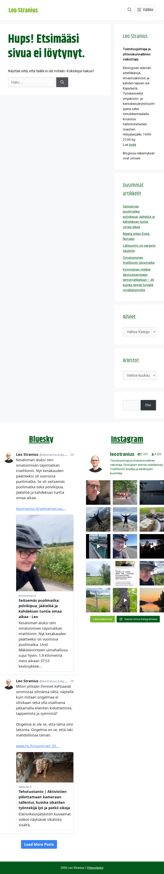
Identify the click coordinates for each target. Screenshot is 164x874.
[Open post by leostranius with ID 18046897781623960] (152, 573)
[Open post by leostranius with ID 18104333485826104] (125, 600)
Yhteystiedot (95, 868)
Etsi (148, 405)
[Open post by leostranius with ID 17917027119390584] (98, 600)
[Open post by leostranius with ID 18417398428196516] (125, 519)
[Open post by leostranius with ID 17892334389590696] (98, 546)
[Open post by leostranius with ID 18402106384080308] (125, 546)
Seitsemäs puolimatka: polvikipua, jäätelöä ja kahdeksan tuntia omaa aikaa (139, 216)
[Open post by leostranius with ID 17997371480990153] (98, 492)
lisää (132, 145)
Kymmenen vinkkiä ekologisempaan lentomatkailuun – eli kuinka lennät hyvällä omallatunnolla (138, 279)
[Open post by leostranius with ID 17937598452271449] (125, 573)
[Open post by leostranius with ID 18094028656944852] (152, 600)
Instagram (127, 439)
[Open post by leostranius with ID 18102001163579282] (125, 492)
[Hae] (62, 82)
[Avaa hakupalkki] (129, 10)
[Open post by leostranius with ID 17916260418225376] (98, 519)
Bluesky (41, 439)
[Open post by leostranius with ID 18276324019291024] (152, 492)
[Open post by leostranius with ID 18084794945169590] (152, 546)
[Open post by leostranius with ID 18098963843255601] (152, 519)
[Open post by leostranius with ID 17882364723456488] (98, 573)
